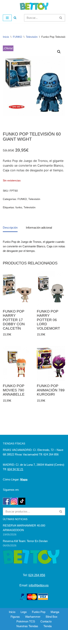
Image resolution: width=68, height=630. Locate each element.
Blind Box (51, 616)
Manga (55, 612)
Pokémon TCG (25, 621)
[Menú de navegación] (7, 18)
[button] (59, 51)
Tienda (47, 626)
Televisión (32, 36)
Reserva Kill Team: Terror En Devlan (25, 541)
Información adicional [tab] (39, 227)
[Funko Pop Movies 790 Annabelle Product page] (17, 363)
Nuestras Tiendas (27, 626)
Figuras (15, 616)
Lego (24, 612)
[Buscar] (15, 17)
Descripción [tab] (10, 227)
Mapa (23, 479)
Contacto (46, 621)
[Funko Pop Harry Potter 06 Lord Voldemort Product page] (51, 288)
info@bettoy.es (39, 585)
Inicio (6, 36)
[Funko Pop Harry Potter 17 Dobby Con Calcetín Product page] (17, 288)
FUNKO (17, 36)
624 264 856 (36, 575)
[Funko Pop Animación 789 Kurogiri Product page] (51, 363)
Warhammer (32, 616)
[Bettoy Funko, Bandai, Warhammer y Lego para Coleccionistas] (34, 6)
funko (18, 207)
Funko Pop (38, 612)
